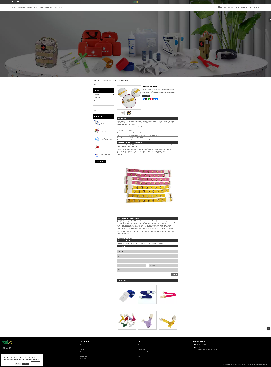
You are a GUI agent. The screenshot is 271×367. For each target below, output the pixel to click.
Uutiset (36, 7)
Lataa (41, 7)
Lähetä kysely (49, 7)
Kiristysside (105, 80)
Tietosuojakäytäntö (35, 361)
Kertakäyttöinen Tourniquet (123, 243)
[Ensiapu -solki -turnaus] (147, 320)
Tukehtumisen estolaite (99, 103)
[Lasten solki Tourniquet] (122, 113)
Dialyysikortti (160, 243)
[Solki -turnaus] (127, 294)
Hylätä (17, 363)
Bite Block (96, 107)
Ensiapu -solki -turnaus (147, 332)
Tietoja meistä (21, 7)
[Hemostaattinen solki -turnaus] (168, 320)
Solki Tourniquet (112, 80)
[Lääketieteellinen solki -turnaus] (127, 320)
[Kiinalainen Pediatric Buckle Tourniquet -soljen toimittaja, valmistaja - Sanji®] (135, 1)
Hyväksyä (25, 363)
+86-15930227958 (242, 7)
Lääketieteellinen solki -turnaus (127, 332)
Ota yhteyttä (58, 7)
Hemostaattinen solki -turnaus (167, 332)
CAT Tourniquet (133, 243)
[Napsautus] (168, 294)
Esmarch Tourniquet (151, 243)
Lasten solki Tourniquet (123, 80)
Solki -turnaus (127, 307)
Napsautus (167, 307)
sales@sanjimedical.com (226, 7)
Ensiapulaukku (97, 97)
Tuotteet (29, 7)
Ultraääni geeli (97, 100)
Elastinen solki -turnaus (147, 307)
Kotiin (13, 7)
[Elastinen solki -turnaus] (147, 294)
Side (95, 110)
